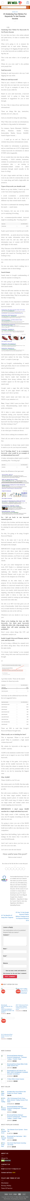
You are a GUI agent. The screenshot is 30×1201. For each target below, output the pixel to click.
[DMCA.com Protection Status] (6, 1160)
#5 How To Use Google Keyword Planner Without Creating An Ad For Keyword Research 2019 (22, 916)
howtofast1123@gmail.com (13, 1169)
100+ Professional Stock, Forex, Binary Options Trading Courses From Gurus (22, 1007)
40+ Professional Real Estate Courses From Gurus (6, 1036)
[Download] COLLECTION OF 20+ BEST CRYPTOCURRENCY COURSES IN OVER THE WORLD (7, 1008)
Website (5, 963)
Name (5, 948)
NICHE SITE (15, 11)
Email (5, 956)
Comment (6, 935)
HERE (13, 1172)
